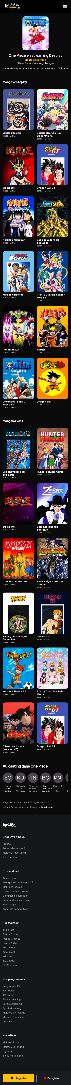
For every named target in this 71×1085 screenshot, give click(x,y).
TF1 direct (8, 929)
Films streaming (12, 999)
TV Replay (8, 990)
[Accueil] (12, 6)
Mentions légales (12, 886)
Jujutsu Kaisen (12, 132)
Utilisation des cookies (15, 891)
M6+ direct (9, 947)
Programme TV (11, 986)
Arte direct (9, 952)
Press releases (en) (14, 848)
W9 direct (8, 956)
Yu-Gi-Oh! (9, 187)
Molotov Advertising (14, 852)
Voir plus (63, 68)
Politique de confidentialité (18, 882)
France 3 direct (11, 938)
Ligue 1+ (7, 1051)
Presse (7, 843)
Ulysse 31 (43, 636)
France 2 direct (11, 934)
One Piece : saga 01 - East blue (15, 403)
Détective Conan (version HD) (13, 748)
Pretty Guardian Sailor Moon (51, 693)
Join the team (10, 857)
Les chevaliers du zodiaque (48, 241)
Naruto (41, 349)
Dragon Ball (44, 401)
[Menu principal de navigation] (65, 7)
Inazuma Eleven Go (14, 691)
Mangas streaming (13, 1017)
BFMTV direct (10, 965)
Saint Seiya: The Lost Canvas (50, 583)
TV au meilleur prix (13, 1055)
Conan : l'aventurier (15, 581)
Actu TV (7, 1021)
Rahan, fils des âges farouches (15, 638)
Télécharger (9, 904)
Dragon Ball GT (46, 187)
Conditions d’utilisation (15, 895)
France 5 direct (11, 943)
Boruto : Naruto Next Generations (50, 134)
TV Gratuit (8, 995)
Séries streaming (12, 1003)
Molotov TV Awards (14, 1012)
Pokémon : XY (11, 349)
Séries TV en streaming (30, 63)
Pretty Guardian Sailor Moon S (51, 296)
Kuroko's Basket (13, 294)
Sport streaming (12, 1008)
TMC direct (9, 960)
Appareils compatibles (15, 908)
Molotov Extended (13, 1046)
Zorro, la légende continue (47, 528)
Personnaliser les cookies (17, 900)
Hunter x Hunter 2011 (50, 471)
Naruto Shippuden (14, 239)
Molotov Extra (11, 1042)
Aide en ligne (10, 878)
